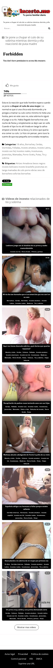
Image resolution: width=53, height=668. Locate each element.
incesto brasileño (26, 166)
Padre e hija (25, 409)
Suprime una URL (26, 663)
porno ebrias (31, 170)
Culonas (25, 352)
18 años (20, 144)
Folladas (16, 147)
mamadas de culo (16, 170)
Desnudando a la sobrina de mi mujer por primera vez (26, 561)
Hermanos (23, 513)
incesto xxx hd (8, 151)
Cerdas (39, 144)
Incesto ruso (22, 407)
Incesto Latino (43, 147)
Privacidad (23, 654)
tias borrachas (24, 173)
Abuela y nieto (10, 352)
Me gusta (14, 85)
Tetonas (30, 358)
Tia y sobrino (38, 303)
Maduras (30, 303)
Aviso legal (10, 654)
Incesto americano (12, 355)
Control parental (18, 658)
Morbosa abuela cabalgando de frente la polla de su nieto (26, 455)
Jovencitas (6, 154)
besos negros (39, 163)
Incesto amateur (28, 147)
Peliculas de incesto (36, 409)
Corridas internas (13, 513)
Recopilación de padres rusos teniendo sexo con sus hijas (27, 403)
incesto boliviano (10, 166)
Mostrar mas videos (26, 627)
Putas (38, 154)
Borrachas (30, 144)
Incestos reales (23, 151)
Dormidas (6, 147)
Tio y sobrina (43, 567)
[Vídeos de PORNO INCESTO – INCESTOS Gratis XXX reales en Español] (26, 5)
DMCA (39, 658)
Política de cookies (39, 654)
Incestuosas (36, 151)
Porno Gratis (29, 154)
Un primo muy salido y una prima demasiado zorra (26, 609)
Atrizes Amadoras (24, 163)
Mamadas (17, 154)
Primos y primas (37, 252)
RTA (31, 658)
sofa (15, 173)
